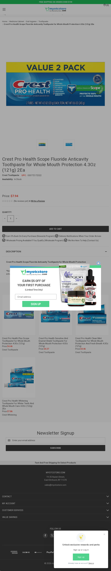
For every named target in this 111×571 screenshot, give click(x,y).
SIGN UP (36, 304)
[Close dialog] (98, 263)
